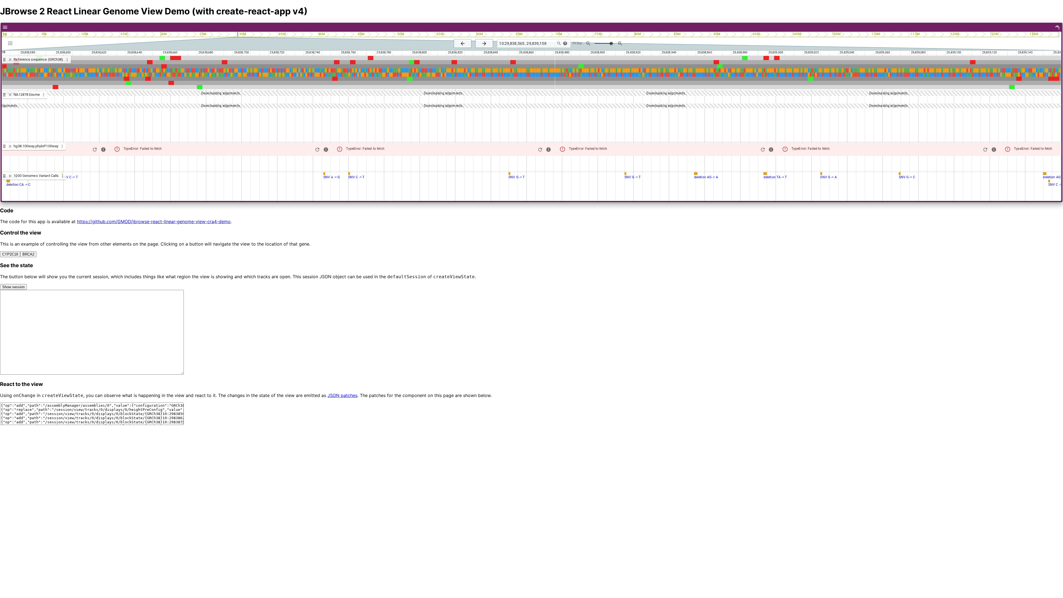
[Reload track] (95, 149)
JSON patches (342, 395)
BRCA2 (28, 254)
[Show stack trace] (103, 149)
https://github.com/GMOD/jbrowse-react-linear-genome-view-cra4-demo (154, 221)
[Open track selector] (11, 43)
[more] (5, 27)
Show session (13, 287)
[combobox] (525, 43)
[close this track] (10, 59)
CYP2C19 (10, 254)
